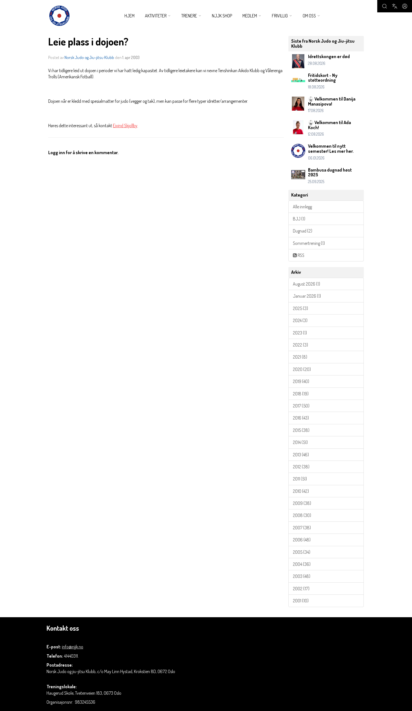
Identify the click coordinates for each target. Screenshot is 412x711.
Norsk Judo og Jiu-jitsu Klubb (89, 57)
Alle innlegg (302, 206)
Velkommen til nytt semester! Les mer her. (331, 148)
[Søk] (384, 6)
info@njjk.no (72, 647)
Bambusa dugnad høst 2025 (330, 172)
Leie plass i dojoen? (88, 41)
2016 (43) (301, 418)
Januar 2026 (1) (307, 296)
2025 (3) (300, 308)
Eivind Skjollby (125, 125)
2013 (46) (301, 454)
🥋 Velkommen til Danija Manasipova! (331, 101)
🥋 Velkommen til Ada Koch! (329, 125)
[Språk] (395, 6)
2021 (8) (300, 357)
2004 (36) (302, 564)
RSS (300, 255)
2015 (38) (301, 430)
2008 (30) (302, 515)
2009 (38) (302, 503)
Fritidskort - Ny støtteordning (322, 77)
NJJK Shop (222, 16)
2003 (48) (301, 576)
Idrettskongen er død (329, 56)
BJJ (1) (299, 219)
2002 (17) (301, 588)
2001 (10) (301, 600)
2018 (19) (301, 393)
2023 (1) (300, 333)
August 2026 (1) (306, 284)
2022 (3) (300, 345)
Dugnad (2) (302, 231)
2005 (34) (301, 552)
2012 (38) (301, 467)
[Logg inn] (405, 6)
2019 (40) (301, 381)
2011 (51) (300, 479)
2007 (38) (302, 527)
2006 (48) (302, 540)
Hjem (129, 16)
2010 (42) (301, 491)
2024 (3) (300, 320)
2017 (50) (301, 406)
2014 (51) (300, 442)
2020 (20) (302, 369)
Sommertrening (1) (309, 243)
